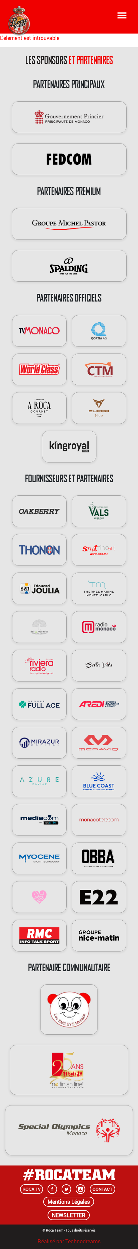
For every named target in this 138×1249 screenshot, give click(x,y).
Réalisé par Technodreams (69, 1240)
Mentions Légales (69, 1201)
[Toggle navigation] (122, 15)
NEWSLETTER (68, 1215)
